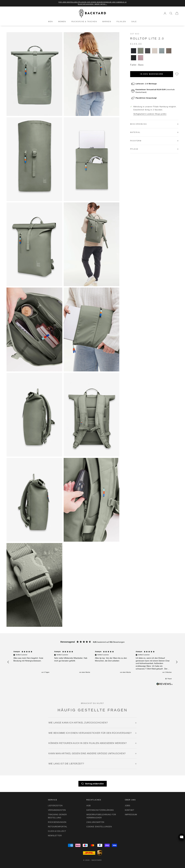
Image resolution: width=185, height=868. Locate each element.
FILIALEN (121, 22)
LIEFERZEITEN (55, 805)
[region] (92, 662)
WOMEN (62, 22)
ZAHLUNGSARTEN (95, 822)
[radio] (133, 51)
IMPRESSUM (131, 814)
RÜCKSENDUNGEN (57, 822)
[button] (8, 662)
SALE (134, 22)
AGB (88, 805)
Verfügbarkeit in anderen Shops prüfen (149, 114)
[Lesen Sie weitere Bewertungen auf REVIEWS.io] (164, 684)
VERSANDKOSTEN (57, 810)
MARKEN (106, 22)
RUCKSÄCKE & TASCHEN (84, 22)
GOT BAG (134, 34)
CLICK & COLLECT (57, 831)
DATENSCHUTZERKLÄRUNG (100, 810)
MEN (50, 22)
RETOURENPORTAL (57, 827)
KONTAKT (129, 810)
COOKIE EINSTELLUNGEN (99, 827)
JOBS (127, 805)
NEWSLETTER (55, 835)
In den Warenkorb (151, 74)
